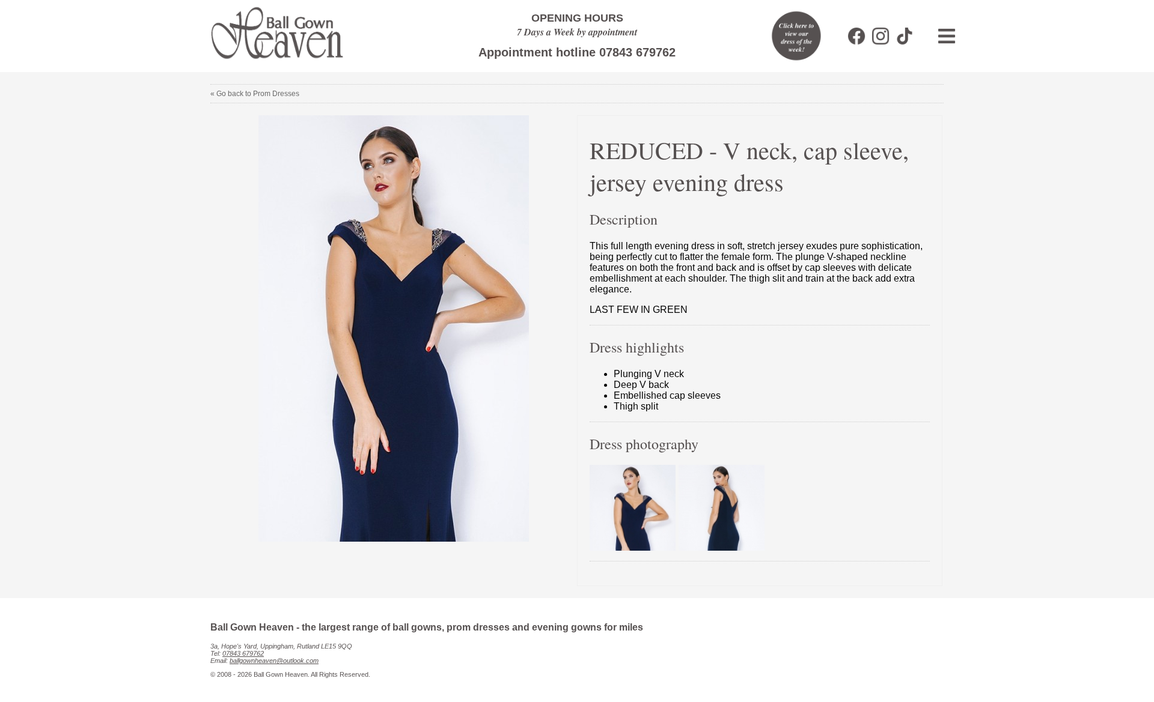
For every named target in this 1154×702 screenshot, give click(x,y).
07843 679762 (243, 653)
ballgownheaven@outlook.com (274, 660)
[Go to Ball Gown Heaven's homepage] (271, 63)
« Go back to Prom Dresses (254, 93)
